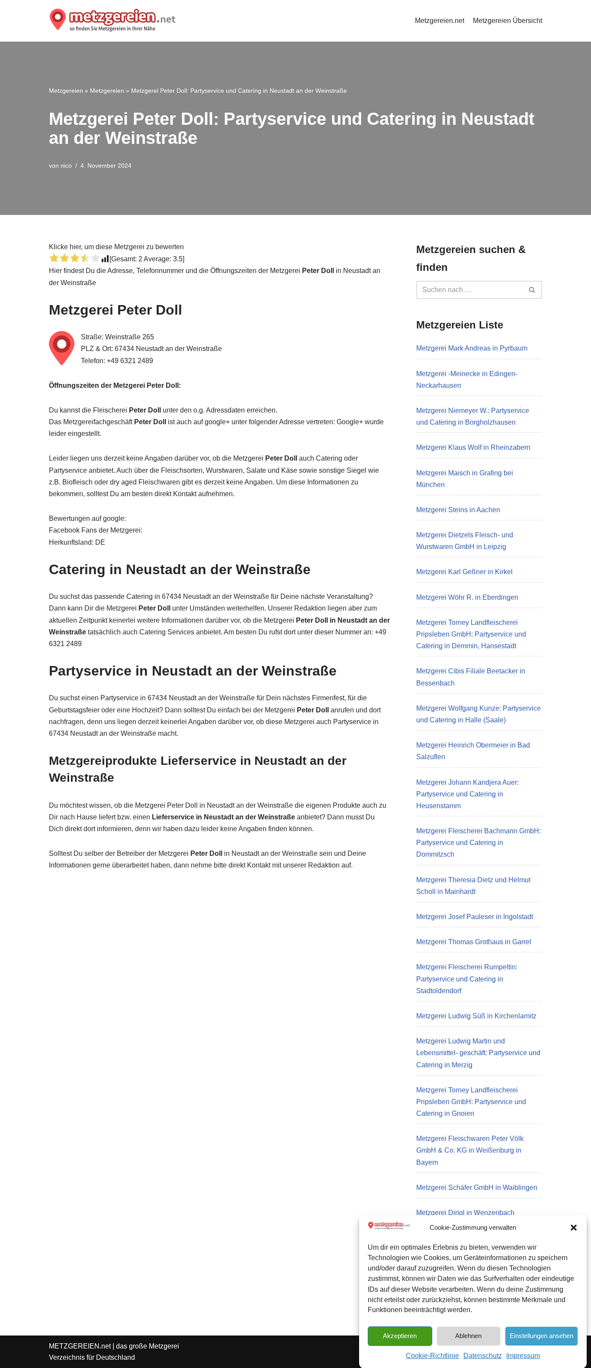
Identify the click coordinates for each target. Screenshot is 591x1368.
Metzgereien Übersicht (507, 20)
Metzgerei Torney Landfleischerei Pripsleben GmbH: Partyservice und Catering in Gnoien (471, 1101)
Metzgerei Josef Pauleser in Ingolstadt (474, 916)
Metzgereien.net (439, 20)
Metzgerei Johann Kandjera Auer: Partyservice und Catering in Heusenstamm (467, 794)
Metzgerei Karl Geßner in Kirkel (464, 571)
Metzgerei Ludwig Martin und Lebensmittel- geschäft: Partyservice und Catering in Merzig (478, 1052)
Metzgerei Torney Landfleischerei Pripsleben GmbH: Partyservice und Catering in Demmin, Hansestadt (471, 634)
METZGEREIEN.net (80, 1346)
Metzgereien (66, 90)
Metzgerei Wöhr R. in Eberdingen (467, 597)
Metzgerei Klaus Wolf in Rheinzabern (473, 447)
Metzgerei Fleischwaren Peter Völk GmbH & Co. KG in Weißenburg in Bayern (470, 1150)
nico (66, 165)
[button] (573, 1227)
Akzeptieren (400, 1335)
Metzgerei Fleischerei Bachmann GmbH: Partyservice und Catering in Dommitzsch (478, 842)
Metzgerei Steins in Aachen (458, 509)
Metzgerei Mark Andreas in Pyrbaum (471, 348)
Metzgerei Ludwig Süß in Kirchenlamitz (476, 1016)
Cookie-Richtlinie (432, 1355)
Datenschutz (482, 1355)
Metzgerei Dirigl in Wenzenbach (465, 1212)
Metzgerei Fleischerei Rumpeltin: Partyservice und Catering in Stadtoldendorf (466, 978)
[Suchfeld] (532, 290)
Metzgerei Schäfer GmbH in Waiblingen (476, 1187)
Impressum (523, 1355)
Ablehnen (468, 1335)
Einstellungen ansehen (541, 1335)
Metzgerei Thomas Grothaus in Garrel (473, 942)
